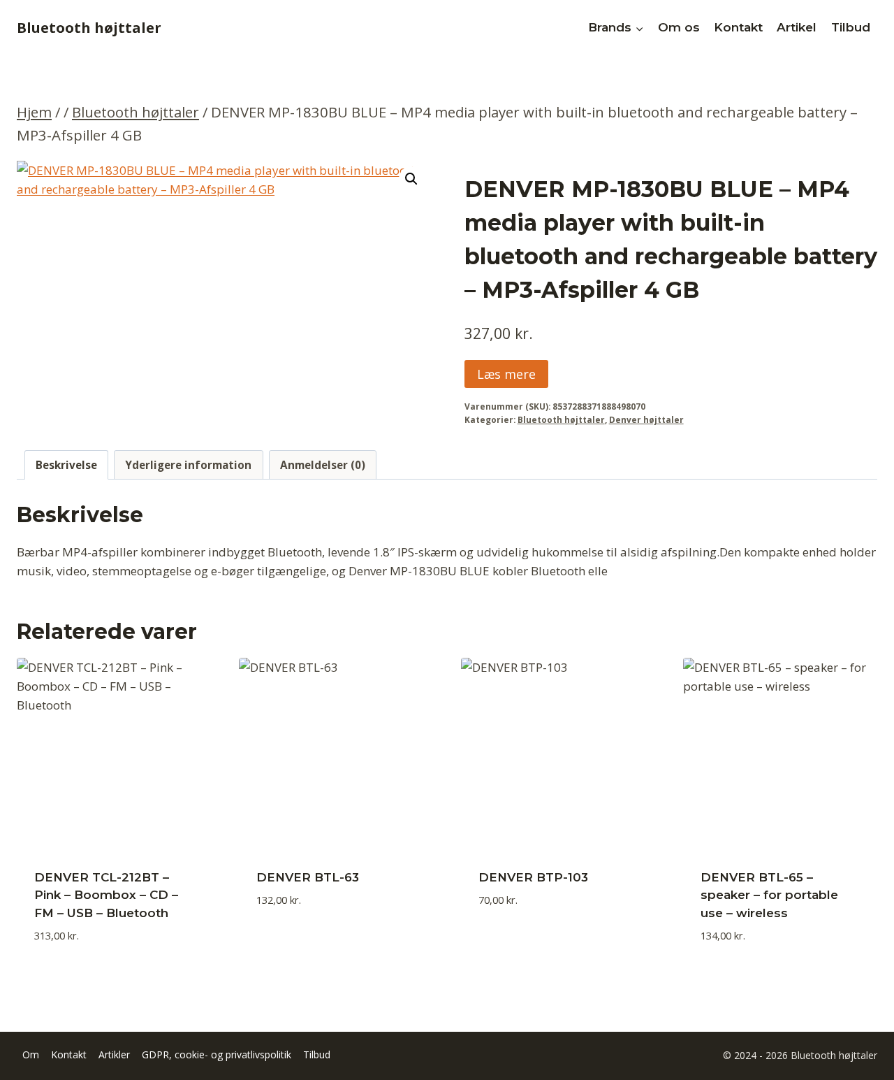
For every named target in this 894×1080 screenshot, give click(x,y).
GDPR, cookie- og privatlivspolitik (216, 1054)
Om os (679, 27)
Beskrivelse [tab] (66, 465)
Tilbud (850, 27)
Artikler (114, 1054)
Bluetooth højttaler (561, 419)
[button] (411, 179)
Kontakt (738, 27)
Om (30, 1054)
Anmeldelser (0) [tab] (322, 465)
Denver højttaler (646, 419)
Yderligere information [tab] (188, 465)
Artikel (796, 27)
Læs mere (506, 374)
